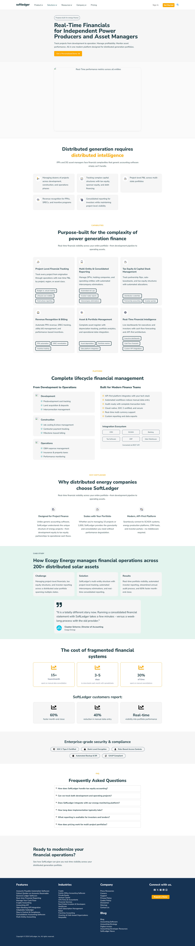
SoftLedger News (107, 931)
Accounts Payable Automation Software (32, 891)
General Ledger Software (26, 896)
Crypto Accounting (23, 903)
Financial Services (65, 902)
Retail (60, 911)
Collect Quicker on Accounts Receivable (32, 893)
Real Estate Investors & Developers (71, 904)
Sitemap (103, 905)
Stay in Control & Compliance (28, 912)
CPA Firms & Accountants (68, 900)
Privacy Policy (105, 898)
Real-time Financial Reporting (28, 898)
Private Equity (63, 895)
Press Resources (107, 891)
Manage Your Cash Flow (26, 900)
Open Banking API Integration (28, 907)
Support (103, 896)
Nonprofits (62, 917)
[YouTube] (166, 890)
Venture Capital (64, 897)
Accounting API (22, 905)
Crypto (60, 891)
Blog (102, 919)
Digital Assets (106, 926)
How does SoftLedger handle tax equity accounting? (83, 788)
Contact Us (104, 907)
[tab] (97, 789)
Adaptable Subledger (25, 910)
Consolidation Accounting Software (30, 914)
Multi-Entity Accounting (26, 917)
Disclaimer (104, 903)
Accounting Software (109, 922)
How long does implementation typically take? (80, 810)
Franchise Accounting (66, 913)
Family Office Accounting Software (71, 893)
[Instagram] (161, 890)
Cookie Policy (105, 900)
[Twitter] (158, 890)
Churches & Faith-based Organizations (73, 915)
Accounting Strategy (108, 924)
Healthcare (62, 906)
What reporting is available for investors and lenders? (84, 817)
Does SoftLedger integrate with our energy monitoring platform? (89, 802)
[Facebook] (155, 890)
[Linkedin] (163, 890)
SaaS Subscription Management (70, 908)
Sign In (156, 5)
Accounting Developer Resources (114, 929)
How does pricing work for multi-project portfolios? (82, 824)
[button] (168, 5)
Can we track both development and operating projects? (85, 795)
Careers (103, 893)
